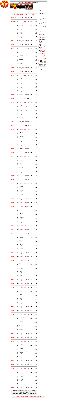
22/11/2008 (12, 17)
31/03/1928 (12, 318)
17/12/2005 (12, 36)
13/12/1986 (12, 144)
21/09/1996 (12, 94)
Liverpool (41, 58)
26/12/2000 (12, 67)
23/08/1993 (12, 117)
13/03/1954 (12, 264)
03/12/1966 (12, 210)
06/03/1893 (12, 387)
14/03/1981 (12, 171)
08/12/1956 (12, 252)
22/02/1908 (12, 372)
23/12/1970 (12, 202)
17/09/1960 (12, 237)
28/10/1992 (12, 125)
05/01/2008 (12, 21)
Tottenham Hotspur (41, 63)
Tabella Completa (42, 37)
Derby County (40, 41)
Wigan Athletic (41, 62)
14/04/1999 (12, 79)
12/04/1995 (12, 106)
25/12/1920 (12, 337)
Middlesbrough (40, 47)
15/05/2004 (12, 44)
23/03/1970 (12, 206)
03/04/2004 (12, 48)
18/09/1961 (12, 233)
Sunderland (41, 61)
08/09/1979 (12, 175)
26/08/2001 (12, 63)
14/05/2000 (12, 71)
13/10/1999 (12, 75)
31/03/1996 (12, 98)
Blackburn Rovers (40, 45)
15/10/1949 (12, 279)
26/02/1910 (12, 364)
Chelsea (41, 49)
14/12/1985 (12, 148)
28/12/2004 (12, 40)
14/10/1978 (12, 179)
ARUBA (35, 396)
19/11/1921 (12, 333)
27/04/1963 (12, 225)
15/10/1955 (12, 256)
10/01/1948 (12, 291)
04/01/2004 (12, 52)
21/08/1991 (12, 129)
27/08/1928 (12, 314)
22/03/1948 (12, 287)
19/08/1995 (12, 102)
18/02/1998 (12, 90)
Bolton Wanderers (40, 48)
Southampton (40, 42)
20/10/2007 (12, 25)
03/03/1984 (12, 156)
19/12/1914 (12, 345)
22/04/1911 (12, 360)
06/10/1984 (12, 152)
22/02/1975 (12, 198)
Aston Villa (41, 60)
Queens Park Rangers (40, 46)
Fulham (41, 59)
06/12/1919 (12, 341)
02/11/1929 (12, 310)
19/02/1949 (12, 283)
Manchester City (41, 65)
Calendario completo (41, 51)
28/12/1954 (12, 260)
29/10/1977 (12, 183)
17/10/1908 (12, 368)
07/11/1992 (12, 121)
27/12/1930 (12, 306)
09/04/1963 (12, 229)
